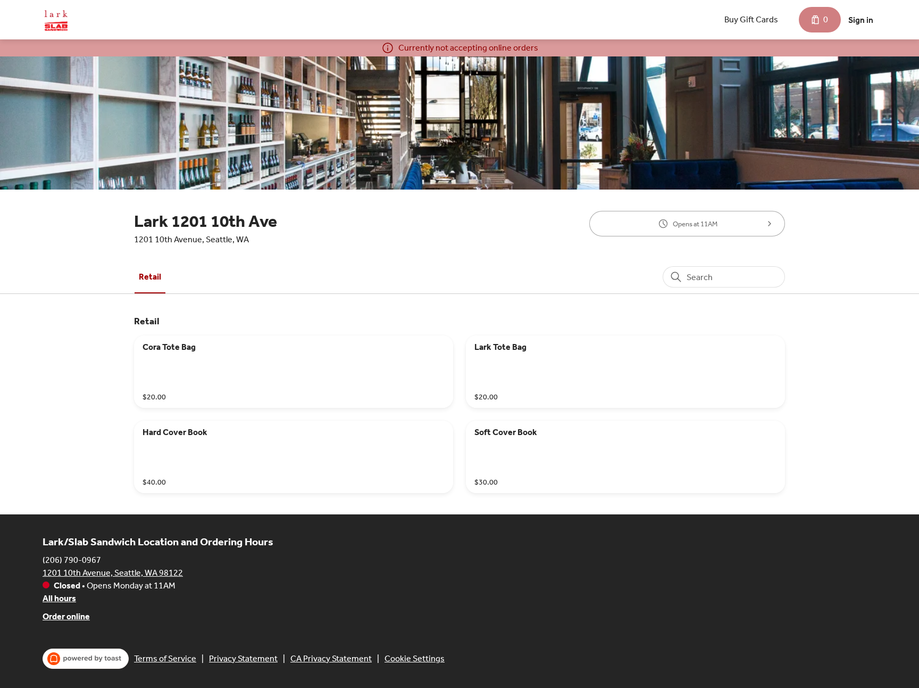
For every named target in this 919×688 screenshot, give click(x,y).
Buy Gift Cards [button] (751, 19)
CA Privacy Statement (331, 658)
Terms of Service (165, 658)
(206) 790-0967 (72, 560)
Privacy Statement (243, 658)
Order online (66, 616)
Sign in (860, 20)
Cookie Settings (415, 658)
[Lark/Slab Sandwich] (56, 19)
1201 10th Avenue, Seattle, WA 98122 (113, 573)
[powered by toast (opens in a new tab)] (85, 658)
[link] (150, 276)
